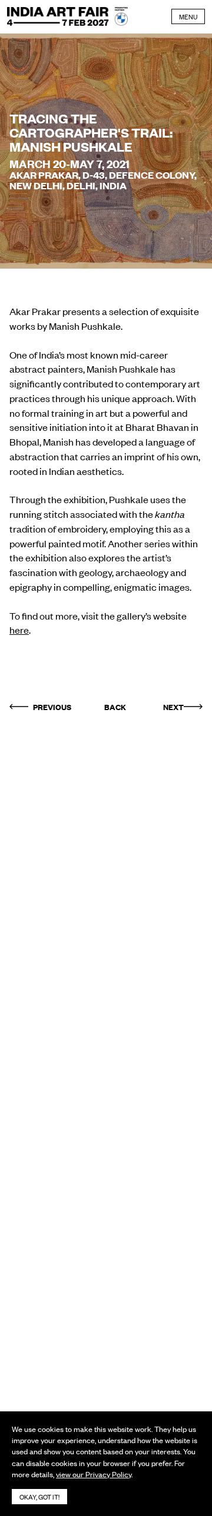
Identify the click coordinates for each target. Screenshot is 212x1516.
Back (115, 706)
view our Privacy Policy (93, 1474)
